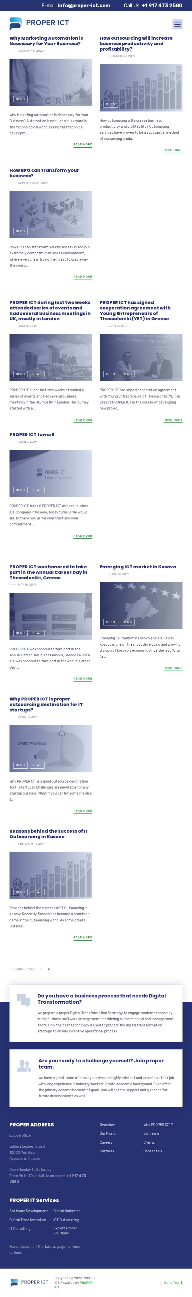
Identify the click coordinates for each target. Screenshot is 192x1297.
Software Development (29, 1211)
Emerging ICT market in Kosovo (138, 567)
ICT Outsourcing (66, 1220)
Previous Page (23, 969)
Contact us (47, 1247)
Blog (20, 99)
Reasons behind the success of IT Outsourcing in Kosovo (49, 834)
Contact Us (153, 1151)
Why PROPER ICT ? (158, 1125)
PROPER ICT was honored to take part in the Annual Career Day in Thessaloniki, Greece (49, 572)
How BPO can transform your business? (44, 173)
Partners (107, 1151)
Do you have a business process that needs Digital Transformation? (102, 998)
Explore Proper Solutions (65, 1230)
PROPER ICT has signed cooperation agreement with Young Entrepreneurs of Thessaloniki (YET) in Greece (135, 310)
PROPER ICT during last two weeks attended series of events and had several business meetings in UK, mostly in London (50, 310)
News (37, 374)
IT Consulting (20, 1229)
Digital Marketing (67, 1211)
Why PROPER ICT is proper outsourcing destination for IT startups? (46, 704)
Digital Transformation (28, 1220)
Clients (149, 1142)
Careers (106, 1142)
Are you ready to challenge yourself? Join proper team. (101, 1063)
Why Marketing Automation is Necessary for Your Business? (46, 41)
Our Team (151, 1133)
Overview (107, 1125)
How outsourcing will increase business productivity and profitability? (136, 43)
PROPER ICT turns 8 (32, 434)
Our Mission (109, 1133)
